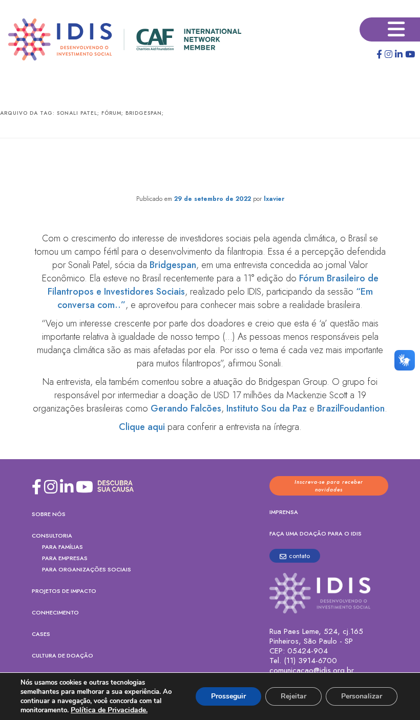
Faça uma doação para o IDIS (315, 533)
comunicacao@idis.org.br (311, 670)
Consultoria (52, 535)
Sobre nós (49, 514)
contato (299, 556)
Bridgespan (173, 265)
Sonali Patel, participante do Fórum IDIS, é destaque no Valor (210, 168)
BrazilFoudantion (351, 408)
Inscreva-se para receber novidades (329, 485)
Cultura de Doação (62, 655)
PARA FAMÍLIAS (62, 547)
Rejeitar (293, 696)
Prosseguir (228, 696)
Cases (41, 634)
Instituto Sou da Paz (266, 408)
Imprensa (283, 512)
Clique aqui (142, 427)
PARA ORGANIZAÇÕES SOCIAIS (86, 569)
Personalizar (361, 696)
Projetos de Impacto (64, 591)
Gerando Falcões (186, 408)
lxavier (274, 198)
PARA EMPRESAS (65, 558)
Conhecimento (55, 612)
